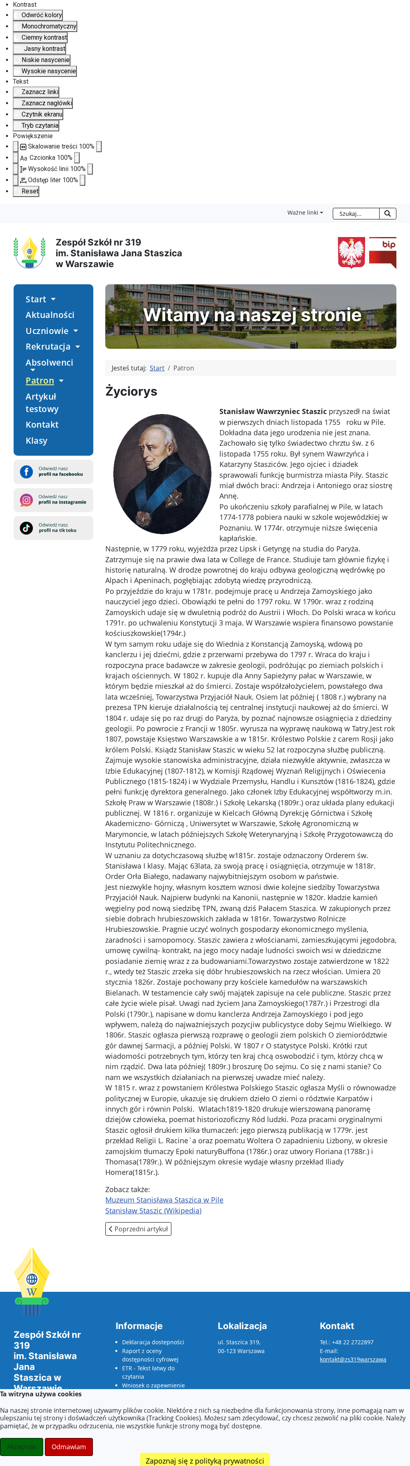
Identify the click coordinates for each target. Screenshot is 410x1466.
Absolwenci (49, 362)
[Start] (52, 299)
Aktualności (50, 314)
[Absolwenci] (31, 370)
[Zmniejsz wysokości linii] (15, 169)
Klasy (37, 440)
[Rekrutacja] (76, 347)
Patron (40, 380)
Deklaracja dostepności (153, 1342)
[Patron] (59, 381)
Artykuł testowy (42, 402)
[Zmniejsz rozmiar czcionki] (15, 157)
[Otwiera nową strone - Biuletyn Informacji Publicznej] (380, 252)
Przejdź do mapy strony (6, 209)
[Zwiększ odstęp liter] (82, 180)
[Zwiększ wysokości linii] (90, 169)
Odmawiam (69, 1446)
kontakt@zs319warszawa (353, 1359)
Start (36, 299)
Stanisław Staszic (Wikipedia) (153, 1210)
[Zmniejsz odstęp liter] (15, 180)
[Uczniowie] (74, 331)
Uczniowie (47, 330)
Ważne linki (302, 212)
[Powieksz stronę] (99, 146)
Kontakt (42, 424)
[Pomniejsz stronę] (15, 146)
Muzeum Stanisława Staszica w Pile (164, 1200)
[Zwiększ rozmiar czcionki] (77, 157)
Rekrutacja (48, 346)
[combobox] (356, 213)
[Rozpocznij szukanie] (387, 213)
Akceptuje (21, 1446)
